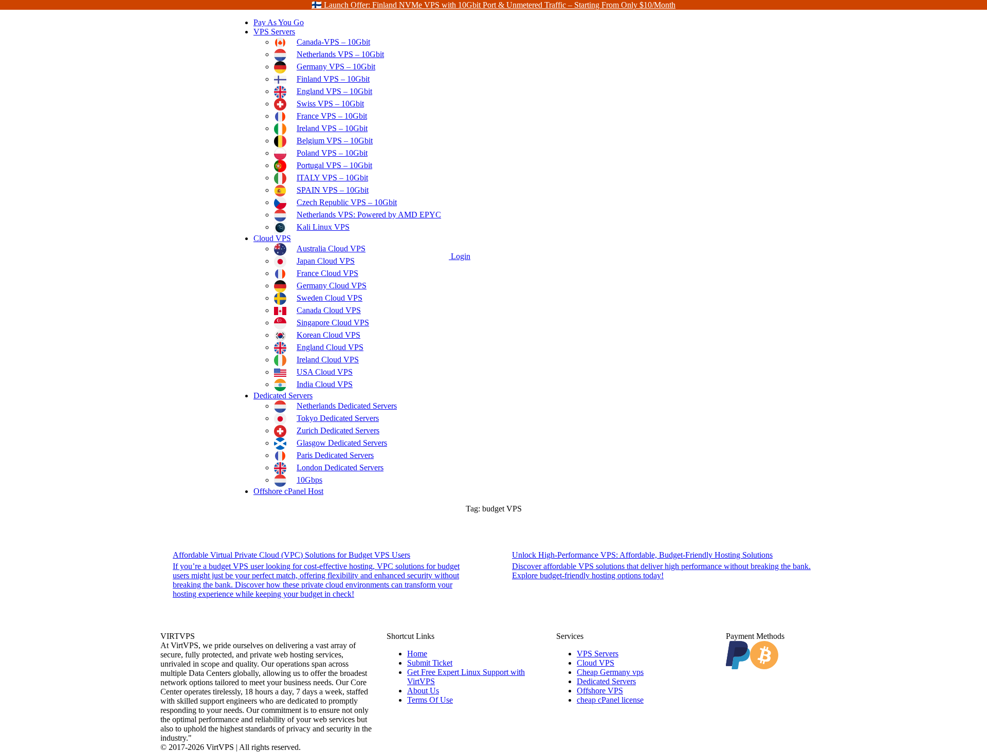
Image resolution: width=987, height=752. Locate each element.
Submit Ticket (429, 662)
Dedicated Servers (283, 395)
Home (417, 653)
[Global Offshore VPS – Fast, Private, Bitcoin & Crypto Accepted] (196, 256)
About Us (423, 690)
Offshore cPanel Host (288, 491)
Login (459, 256)
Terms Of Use (430, 699)
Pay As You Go (278, 22)
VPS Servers (274, 31)
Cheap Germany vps (610, 672)
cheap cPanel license (610, 699)
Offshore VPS (600, 690)
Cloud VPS (272, 238)
